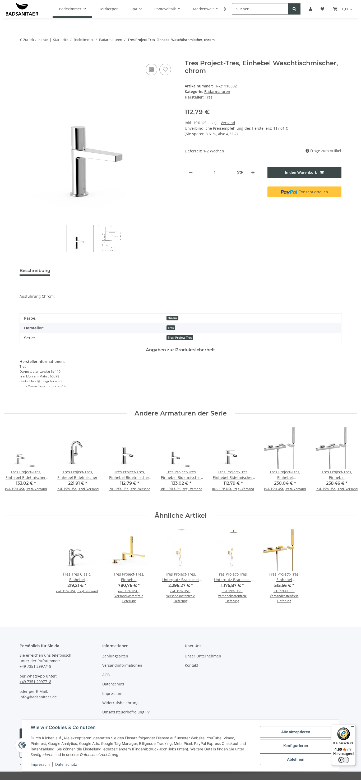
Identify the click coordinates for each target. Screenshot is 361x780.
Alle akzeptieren (295, 732)
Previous (13, 464)
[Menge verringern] (191, 172)
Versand (228, 122)
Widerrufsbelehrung (120, 702)
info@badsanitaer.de (38, 696)
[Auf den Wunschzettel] (165, 69)
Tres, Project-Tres (180, 337)
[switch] (343, 760)
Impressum (40, 764)
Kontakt (191, 665)
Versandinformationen (122, 665)
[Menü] (352, 728)
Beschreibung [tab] (35, 270)
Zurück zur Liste (35, 39)
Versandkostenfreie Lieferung (128, 598)
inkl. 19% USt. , (129, 591)
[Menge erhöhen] (253, 172)
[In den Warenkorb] (24, 56)
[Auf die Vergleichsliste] (151, 69)
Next (348, 464)
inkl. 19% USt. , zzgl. (20, 489)
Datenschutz (66, 764)
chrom (172, 318)
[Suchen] (294, 9)
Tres (171, 328)
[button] (221, 9)
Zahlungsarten (115, 655)
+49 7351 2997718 (35, 666)
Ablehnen (295, 759)
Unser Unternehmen (203, 655)
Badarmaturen (217, 91)
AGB (106, 674)
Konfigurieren (295, 745)
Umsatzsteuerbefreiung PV (126, 711)
